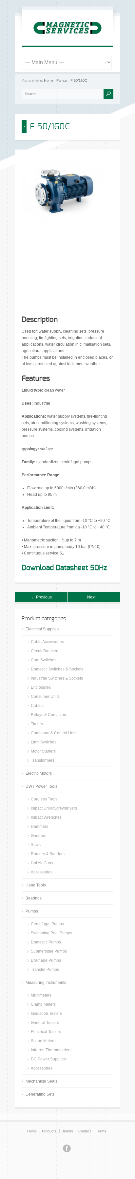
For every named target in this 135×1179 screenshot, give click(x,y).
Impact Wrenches (46, 817)
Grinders (38, 835)
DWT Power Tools (41, 786)
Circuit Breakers (45, 651)
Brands (67, 1131)
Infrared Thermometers (51, 1050)
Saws (36, 844)
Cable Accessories (47, 642)
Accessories (41, 872)
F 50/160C (78, 80)
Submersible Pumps (49, 951)
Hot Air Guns (42, 863)
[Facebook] (67, 1149)
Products (49, 1131)
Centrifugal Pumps (47, 924)
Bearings (34, 898)
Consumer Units (45, 696)
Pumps (62, 80)
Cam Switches (43, 660)
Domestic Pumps (46, 942)
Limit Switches (43, 742)
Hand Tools (36, 885)
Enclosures (41, 687)
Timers (37, 724)
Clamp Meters (43, 1004)
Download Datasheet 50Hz (64, 567)
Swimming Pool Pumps (51, 933)
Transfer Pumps (45, 969)
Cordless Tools (44, 799)
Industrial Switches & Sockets (57, 678)
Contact (84, 1131)
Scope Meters (43, 1041)
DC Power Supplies (48, 1059)
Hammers (39, 826)
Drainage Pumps (46, 960)
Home (48, 80)
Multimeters (41, 995)
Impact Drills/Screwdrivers (54, 808)
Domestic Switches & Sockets (57, 669)
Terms (101, 1131)
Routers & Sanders (48, 854)
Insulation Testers (46, 1013)
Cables (37, 705)
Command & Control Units (54, 733)
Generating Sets (40, 1094)
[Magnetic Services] (67, 38)
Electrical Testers (46, 1031)
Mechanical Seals (41, 1081)
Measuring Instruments (46, 982)
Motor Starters (43, 751)
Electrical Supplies (42, 629)
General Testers (45, 1022)
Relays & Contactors (49, 714)
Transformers (42, 760)
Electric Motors (39, 773)
